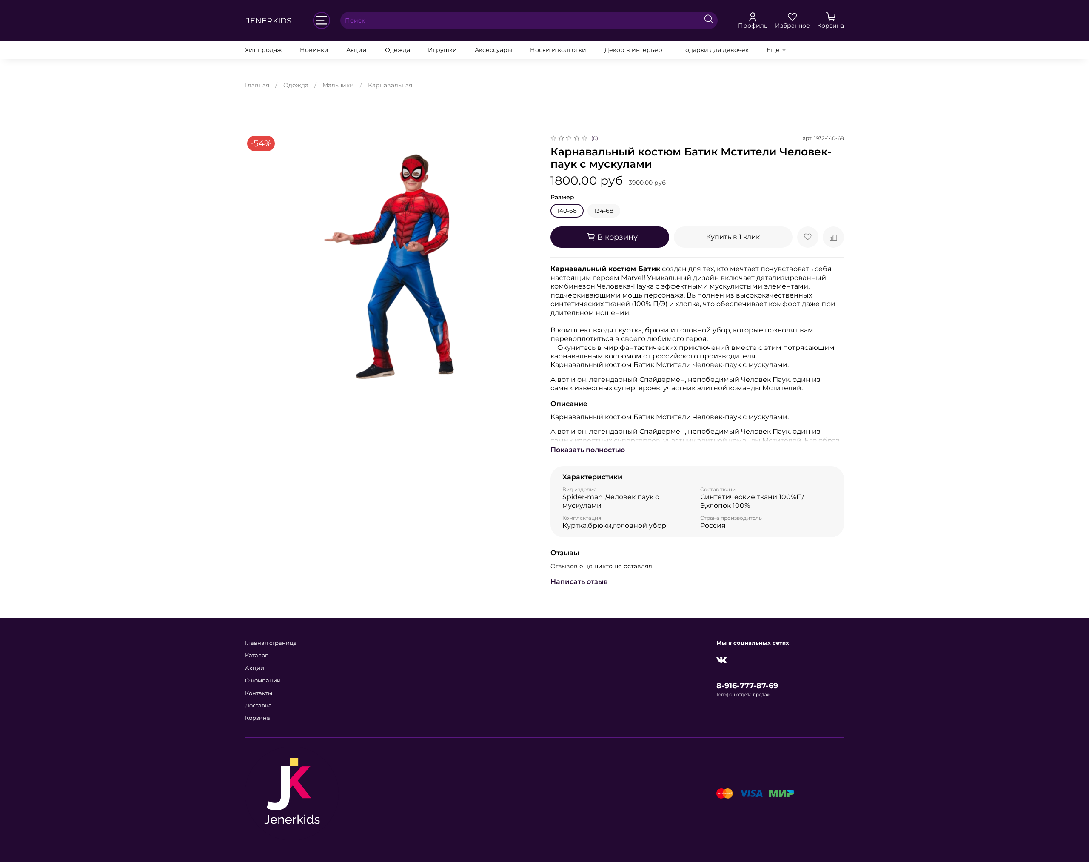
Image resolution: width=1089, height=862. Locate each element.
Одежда (397, 50)
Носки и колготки (558, 50)
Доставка (258, 705)
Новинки (314, 50)
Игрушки (442, 50)
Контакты (258, 693)
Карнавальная (390, 85)
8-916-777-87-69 (747, 685)
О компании (263, 680)
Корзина (257, 718)
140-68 (567, 211)
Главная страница (271, 643)
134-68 (603, 211)
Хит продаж (263, 50)
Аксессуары (493, 50)
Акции (356, 50)
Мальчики (338, 85)
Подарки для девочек (714, 50)
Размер (562, 197)
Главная (257, 85)
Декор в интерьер (633, 50)
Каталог (256, 655)
